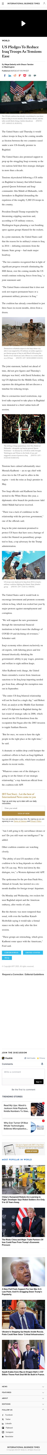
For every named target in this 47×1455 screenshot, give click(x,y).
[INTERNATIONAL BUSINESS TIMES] (24, 4)
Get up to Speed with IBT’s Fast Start (30, 1145)
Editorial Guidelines (34, 974)
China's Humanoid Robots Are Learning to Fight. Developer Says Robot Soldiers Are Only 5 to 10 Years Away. (23, 1199)
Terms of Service (20, 821)
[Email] (29, 75)
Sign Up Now (31, 1151)
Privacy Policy (35, 821)
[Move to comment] (35, 75)
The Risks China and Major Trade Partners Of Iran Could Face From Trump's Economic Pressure (22, 1242)
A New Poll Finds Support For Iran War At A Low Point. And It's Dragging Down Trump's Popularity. (22, 1291)
